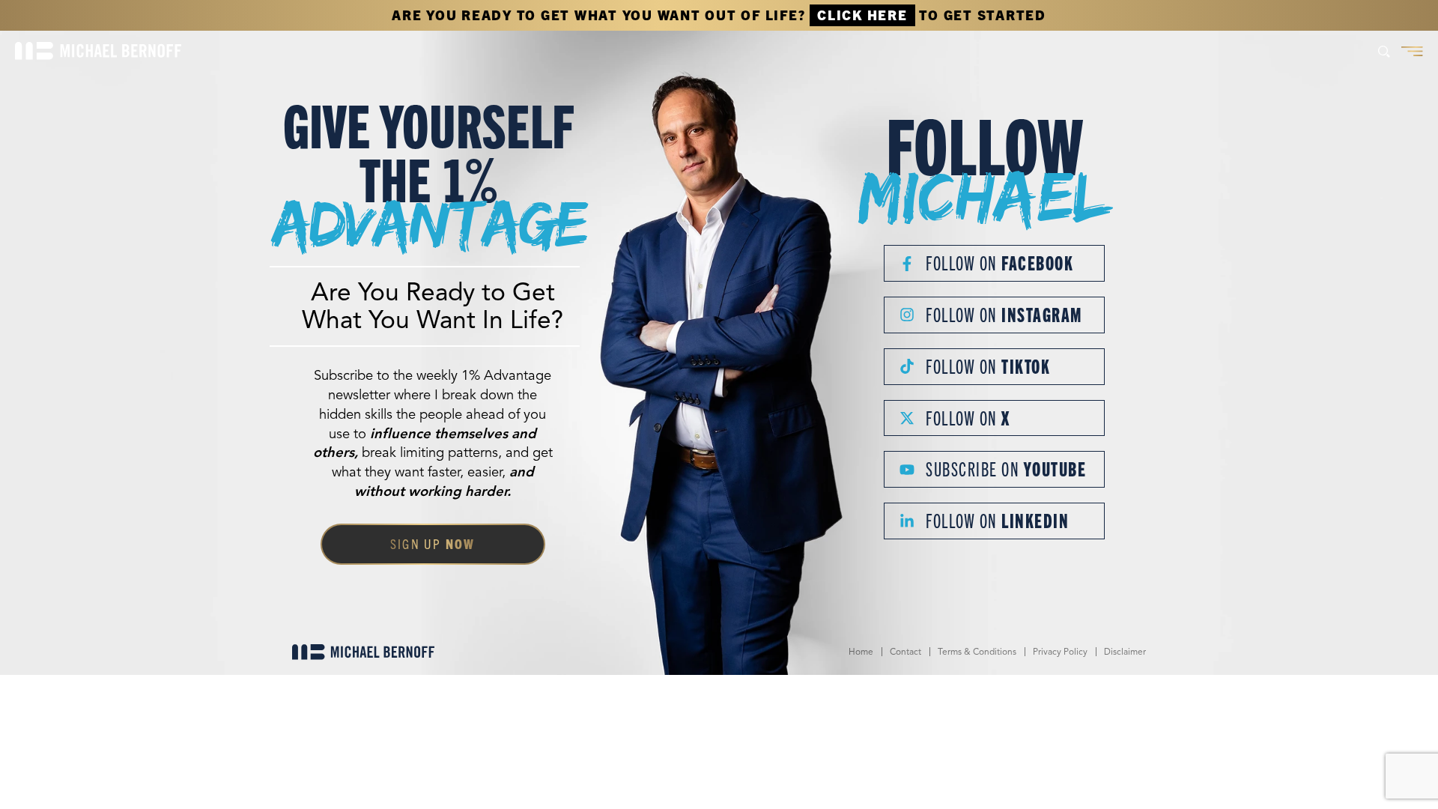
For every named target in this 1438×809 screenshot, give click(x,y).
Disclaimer (1125, 651)
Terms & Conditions (977, 651)
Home (861, 651)
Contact (905, 651)
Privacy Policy (1060, 651)
